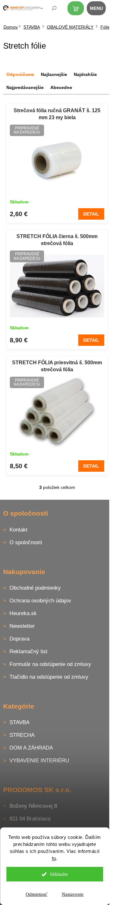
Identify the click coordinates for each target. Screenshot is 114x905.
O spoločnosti (26, 542)
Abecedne (61, 87)
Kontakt (19, 530)
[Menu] (99, 9)
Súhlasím (59, 874)
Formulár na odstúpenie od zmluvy (50, 664)
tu (54, 858)
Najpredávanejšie (25, 87)
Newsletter (22, 626)
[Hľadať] (49, 9)
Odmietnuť (36, 894)
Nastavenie (73, 894)
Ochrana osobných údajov (40, 601)
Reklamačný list (29, 651)
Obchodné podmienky (35, 588)
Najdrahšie (85, 74)
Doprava (19, 639)
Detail (91, 213)
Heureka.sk (23, 613)
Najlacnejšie (54, 74)
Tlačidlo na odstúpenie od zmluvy (49, 677)
